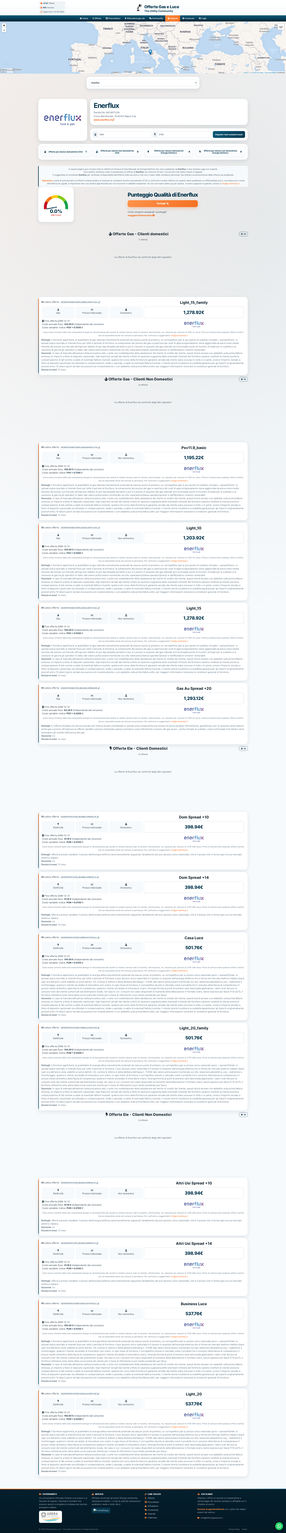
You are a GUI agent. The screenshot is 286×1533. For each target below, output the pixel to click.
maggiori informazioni (140, 215)
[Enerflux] (63, 120)
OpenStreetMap (270, 72)
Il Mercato (152, 1517)
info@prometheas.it (230, 183)
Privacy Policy (234, 1529)
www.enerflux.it (103, 119)
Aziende (174, 18)
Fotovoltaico (114, 18)
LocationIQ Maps (257, 72)
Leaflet (245, 72)
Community (157, 18)
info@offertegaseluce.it (212, 1518)
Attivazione (153, 1506)
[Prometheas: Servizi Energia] (101, 1510)
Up (245, 234)
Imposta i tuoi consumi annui (229, 134)
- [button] (4, 30)
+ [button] (4, 25)
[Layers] (281, 26)
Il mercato (189, 18)
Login (203, 18)
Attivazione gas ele (136, 18)
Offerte (97, 18)
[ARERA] (50, 1517)
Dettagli (161, 203)
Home (85, 18)
